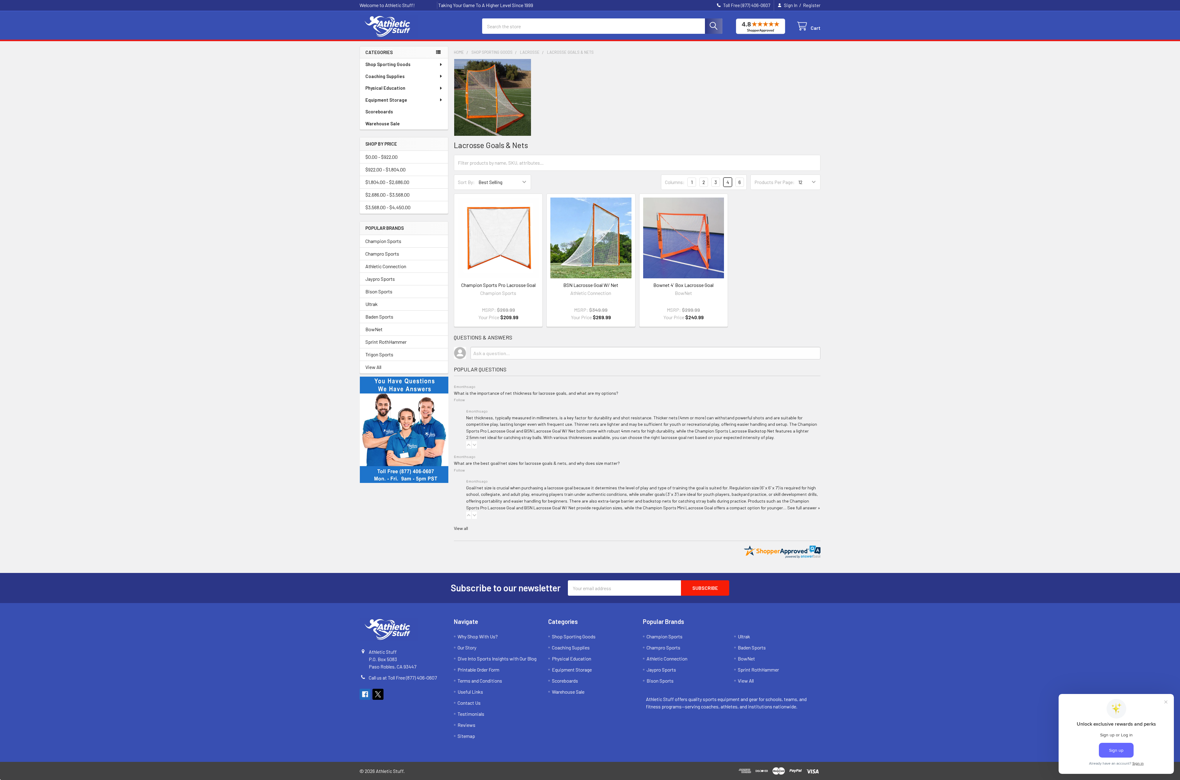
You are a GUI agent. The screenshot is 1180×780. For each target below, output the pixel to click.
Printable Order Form (478, 669)
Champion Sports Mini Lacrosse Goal (678, 507)
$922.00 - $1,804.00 (385, 169)
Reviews (466, 725)
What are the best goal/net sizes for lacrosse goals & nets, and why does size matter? (537, 463)
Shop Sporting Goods (388, 64)
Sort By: (466, 182)
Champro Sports (382, 254)
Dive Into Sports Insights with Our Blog (497, 658)
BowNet (374, 329)
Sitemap (466, 736)
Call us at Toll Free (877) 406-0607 (403, 677)
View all (461, 528)
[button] (468, 445)
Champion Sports (383, 241)
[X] (378, 694)
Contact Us (469, 703)
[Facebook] (365, 694)
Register (811, 5)
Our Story (467, 647)
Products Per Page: (774, 182)
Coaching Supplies (385, 76)
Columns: (675, 182)
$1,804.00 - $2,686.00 (387, 182)
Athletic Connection (385, 266)
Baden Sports (379, 316)
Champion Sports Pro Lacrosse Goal (498, 285)
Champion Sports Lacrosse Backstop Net (734, 430)
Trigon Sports (379, 354)
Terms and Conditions (480, 681)
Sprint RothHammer (386, 342)
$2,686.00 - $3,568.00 (387, 195)
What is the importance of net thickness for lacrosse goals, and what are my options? (536, 393)
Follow (459, 400)
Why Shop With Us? (478, 636)
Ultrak (371, 304)
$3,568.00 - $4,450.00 (388, 207)
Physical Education (385, 88)
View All (373, 367)
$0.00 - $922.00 (381, 157)
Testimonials (471, 714)
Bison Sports (378, 291)
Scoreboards (379, 111)
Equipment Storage (386, 100)
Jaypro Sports (380, 279)
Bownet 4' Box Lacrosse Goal (683, 285)
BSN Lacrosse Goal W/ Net (590, 285)
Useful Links (470, 692)
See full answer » (803, 507)
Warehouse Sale (382, 123)
